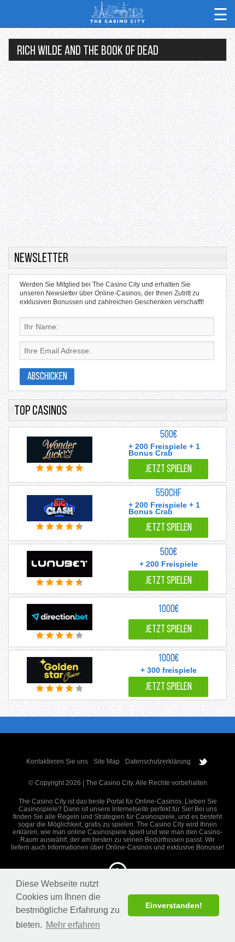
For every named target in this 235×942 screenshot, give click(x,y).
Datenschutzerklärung (158, 761)
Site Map (106, 761)
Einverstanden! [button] (173, 905)
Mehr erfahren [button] (73, 924)
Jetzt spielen (168, 469)
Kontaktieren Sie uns (57, 761)
